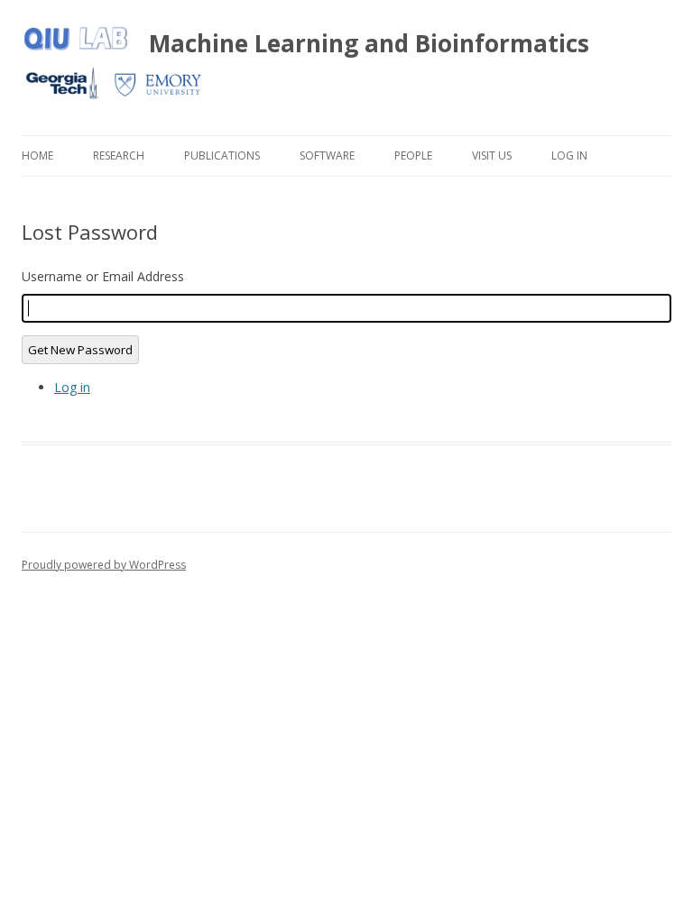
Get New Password (80, 350)
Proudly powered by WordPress (104, 564)
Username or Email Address (103, 276)
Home (37, 155)
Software (327, 155)
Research (118, 155)
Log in (72, 387)
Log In (569, 155)
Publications (222, 155)
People (413, 155)
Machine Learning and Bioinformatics (369, 43)
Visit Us (492, 155)
